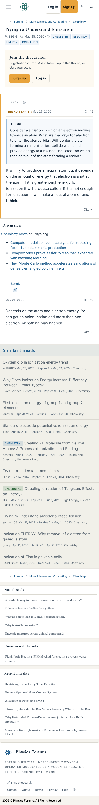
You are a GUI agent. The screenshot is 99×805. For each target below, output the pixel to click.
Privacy (52, 789)
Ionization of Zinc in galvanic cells (32, 556)
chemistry (61, 36)
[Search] (91, 6)
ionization (30, 42)
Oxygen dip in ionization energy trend (35, 362)
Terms (39, 789)
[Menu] (8, 7)
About (26, 789)
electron (80, 36)
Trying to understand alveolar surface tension (42, 516)
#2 (91, 300)
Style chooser (19, 782)
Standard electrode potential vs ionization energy (45, 425)
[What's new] (82, 6)
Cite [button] (87, 209)
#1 (91, 111)
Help (65, 789)
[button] (85, 111)
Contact (12, 789)
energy (11, 42)
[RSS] (75, 789)
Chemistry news (14, 234)
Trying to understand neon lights (31, 470)
